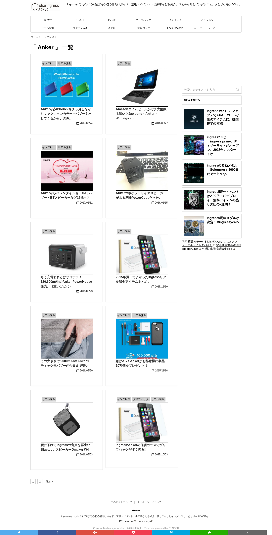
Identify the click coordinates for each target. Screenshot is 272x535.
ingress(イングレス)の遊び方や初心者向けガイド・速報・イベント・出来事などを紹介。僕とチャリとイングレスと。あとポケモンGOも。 (136, 516)
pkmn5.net (129, 521)
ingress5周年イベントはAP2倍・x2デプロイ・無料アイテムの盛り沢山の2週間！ (223, 198)
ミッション (207, 20)
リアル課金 (47, 27)
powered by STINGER (167, 528)
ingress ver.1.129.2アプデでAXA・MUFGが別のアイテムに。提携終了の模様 (223, 117)
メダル (111, 27)
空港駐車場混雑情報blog (217, 248)
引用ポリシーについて (149, 502)
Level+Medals (175, 27)
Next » (50, 481)
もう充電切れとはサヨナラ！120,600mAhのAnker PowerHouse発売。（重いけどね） (66, 281)
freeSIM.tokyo (144, 521)
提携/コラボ (143, 27)
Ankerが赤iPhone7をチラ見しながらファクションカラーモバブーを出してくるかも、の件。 (66, 113)
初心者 (111, 20)
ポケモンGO (79, 27)
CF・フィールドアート (207, 27)
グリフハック (143, 20)
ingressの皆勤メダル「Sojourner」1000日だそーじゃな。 (223, 169)
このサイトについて (121, 502)
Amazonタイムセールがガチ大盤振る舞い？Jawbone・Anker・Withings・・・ (141, 113)
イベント (79, 20)
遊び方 (48, 20)
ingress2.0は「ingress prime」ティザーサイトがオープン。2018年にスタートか (223, 145)
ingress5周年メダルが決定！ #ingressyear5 (223, 220)
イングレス (175, 20)
